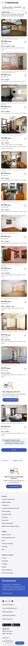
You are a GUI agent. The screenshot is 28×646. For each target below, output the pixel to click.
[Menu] (2, 2)
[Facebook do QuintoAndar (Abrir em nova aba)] (3, 601)
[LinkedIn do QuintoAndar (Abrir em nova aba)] (12, 601)
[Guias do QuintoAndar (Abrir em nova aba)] (9, 601)
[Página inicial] (12, 3)
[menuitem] (5, 461)
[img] (14, 27)
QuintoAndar (5, 460)
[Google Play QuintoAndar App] (6, 625)
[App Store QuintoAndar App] (16, 625)
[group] (14, 35)
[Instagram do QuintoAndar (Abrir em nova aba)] (6, 601)
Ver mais (14, 450)
